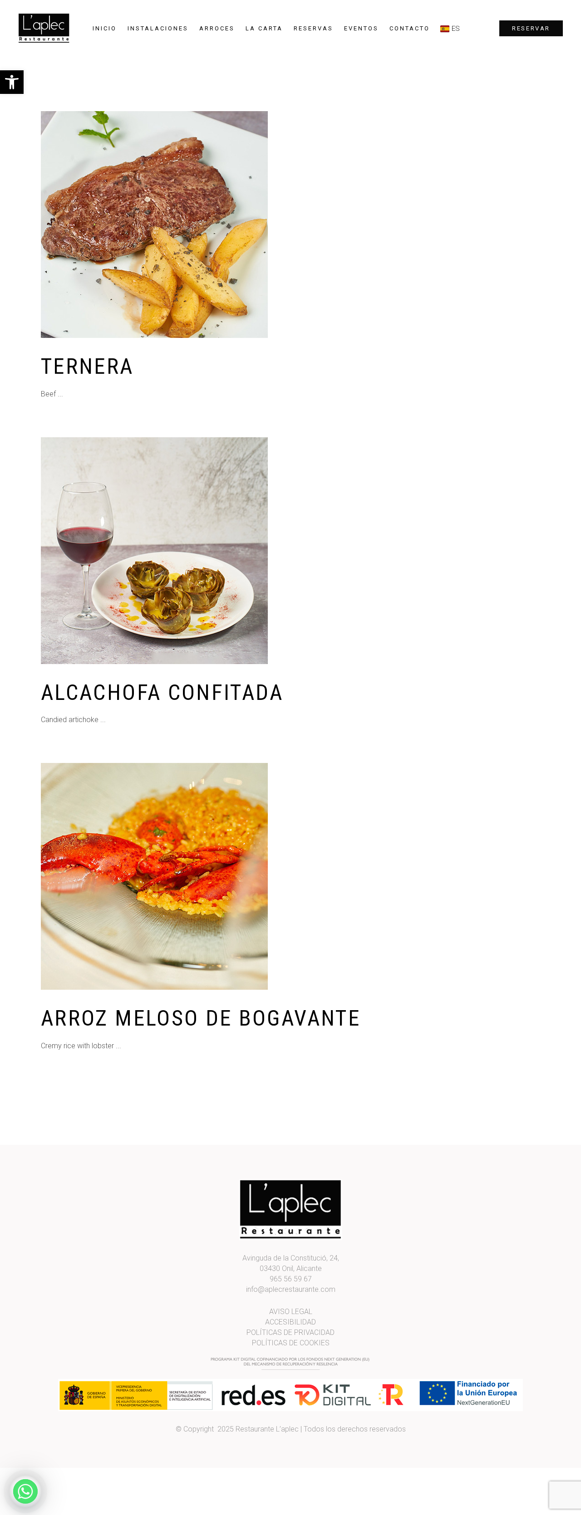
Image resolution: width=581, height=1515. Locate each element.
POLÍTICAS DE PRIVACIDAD (290, 1332)
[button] (12, 82)
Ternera (87, 366)
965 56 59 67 (291, 1279)
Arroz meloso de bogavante (200, 1018)
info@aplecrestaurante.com (290, 1289)
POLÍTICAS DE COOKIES (291, 1343)
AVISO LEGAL (290, 1311)
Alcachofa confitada (162, 692)
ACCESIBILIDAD (290, 1322)
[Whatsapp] (25, 1491)
